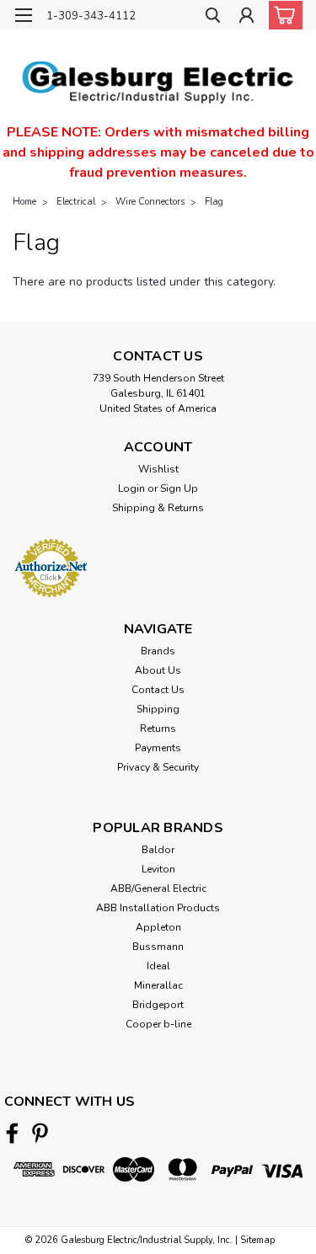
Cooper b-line (158, 1024)
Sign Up (179, 488)
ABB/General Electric (158, 888)
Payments (158, 748)
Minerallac (158, 985)
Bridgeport (158, 1004)
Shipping (158, 709)
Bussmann (158, 946)
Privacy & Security (158, 767)
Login (131, 488)
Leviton (158, 869)
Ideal (158, 966)
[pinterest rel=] (40, 1133)
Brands (158, 651)
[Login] (246, 17)
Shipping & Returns (158, 508)
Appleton (158, 927)
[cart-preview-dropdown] (281, 15)
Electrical (75, 201)
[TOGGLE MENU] (23, 15)
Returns (158, 728)
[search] (212, 17)
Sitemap (257, 1240)
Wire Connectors (150, 201)
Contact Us (158, 689)
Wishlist (158, 469)
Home (24, 201)
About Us (158, 670)
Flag (214, 201)
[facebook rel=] (12, 1133)
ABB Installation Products (158, 908)
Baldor (158, 849)
